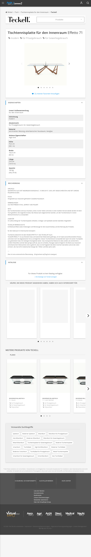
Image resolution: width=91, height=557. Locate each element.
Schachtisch (16, 447)
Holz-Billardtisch (18, 438)
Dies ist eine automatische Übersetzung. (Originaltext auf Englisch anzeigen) (32, 254)
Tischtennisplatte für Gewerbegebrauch (40, 443)
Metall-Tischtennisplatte (60, 451)
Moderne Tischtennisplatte (64, 443)
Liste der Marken (39, 491)
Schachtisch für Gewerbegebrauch (23, 456)
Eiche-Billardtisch (43, 456)
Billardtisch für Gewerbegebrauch (54, 438)
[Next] (69, 64)
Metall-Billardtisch (18, 443)
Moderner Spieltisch (28, 434)
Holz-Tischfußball (57, 456)
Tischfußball (27, 447)
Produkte (59, 19)
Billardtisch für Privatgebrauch (58, 434)
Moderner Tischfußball (58, 447)
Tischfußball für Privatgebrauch (40, 451)
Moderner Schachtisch (20, 451)
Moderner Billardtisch (33, 438)
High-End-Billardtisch (41, 447)
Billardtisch (41, 434)
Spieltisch (16, 434)
